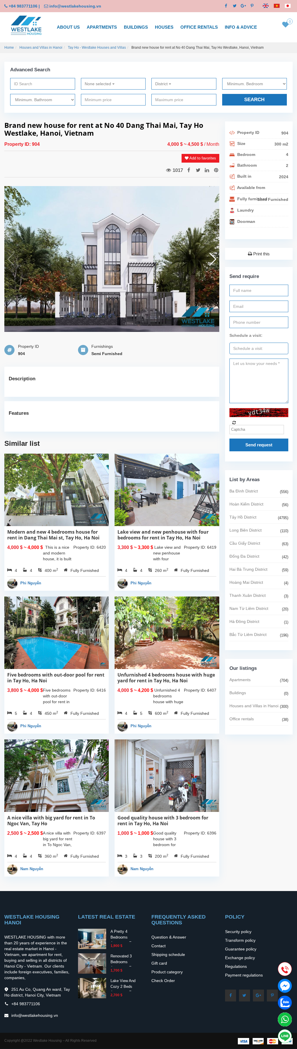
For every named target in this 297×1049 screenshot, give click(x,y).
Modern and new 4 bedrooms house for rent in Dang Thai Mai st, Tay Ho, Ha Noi (53, 535)
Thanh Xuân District (247, 595)
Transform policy (240, 940)
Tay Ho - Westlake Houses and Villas (97, 48)
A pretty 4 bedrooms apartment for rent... (123, 940)
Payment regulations (244, 975)
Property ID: (18, 144)
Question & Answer (168, 937)
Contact (158, 945)
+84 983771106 (23, 6)
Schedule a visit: (245, 335)
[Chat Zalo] (285, 1002)
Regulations (236, 966)
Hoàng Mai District (246, 582)
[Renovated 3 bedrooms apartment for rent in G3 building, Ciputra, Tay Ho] (92, 963)
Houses (164, 27)
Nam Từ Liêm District (248, 608)
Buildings (136, 27)
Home (9, 48)
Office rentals (199, 27)
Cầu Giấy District (244, 543)
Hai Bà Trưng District (248, 569)
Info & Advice (241, 27)
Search (254, 99)
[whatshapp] (285, 1019)
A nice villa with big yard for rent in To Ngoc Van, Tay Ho (51, 820)
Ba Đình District (243, 491)
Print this (261, 253)
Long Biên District (245, 530)
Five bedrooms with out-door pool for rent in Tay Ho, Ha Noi (55, 677)
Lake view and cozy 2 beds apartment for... (124, 987)
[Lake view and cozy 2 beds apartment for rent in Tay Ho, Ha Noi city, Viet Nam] (92, 987)
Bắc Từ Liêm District (248, 634)
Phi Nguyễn (30, 583)
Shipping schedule (168, 954)
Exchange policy (240, 957)
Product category (167, 972)
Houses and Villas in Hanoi (40, 48)
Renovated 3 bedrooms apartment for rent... (123, 965)
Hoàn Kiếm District (246, 504)
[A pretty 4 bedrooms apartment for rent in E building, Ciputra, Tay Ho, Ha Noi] (92, 938)
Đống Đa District (244, 556)
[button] (212, 259)
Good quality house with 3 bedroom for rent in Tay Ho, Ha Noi (162, 820)
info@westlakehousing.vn (75, 6)
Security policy (238, 931)
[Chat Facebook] (285, 985)
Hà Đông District (244, 621)
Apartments (102, 27)
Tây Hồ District (242, 517)
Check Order (163, 980)
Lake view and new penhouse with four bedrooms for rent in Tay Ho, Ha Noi (163, 535)
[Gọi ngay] (285, 969)
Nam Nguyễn (31, 869)
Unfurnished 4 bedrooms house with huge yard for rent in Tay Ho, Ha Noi (166, 677)
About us (68, 27)
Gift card (159, 963)
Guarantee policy (240, 949)
